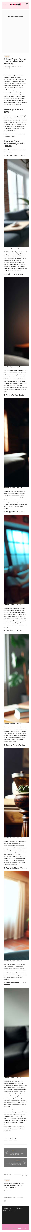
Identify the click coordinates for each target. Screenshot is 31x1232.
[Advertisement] (15, 36)
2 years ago (13, 66)
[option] (15, 1184)
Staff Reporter (7, 66)
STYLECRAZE (7, 1131)
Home (6, 15)
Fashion (12, 15)
